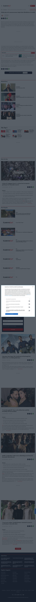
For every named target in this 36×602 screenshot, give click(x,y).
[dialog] (18, 301)
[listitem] (18, 299)
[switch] (29, 301)
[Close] (33, 287)
